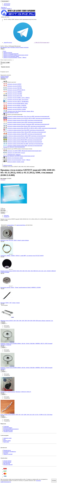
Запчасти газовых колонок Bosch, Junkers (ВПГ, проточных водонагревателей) (26, 135)
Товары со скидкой (7, 454)
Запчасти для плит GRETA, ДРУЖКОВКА (18, 101)
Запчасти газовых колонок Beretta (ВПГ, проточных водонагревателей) (24, 139)
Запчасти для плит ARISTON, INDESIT (17, 107)
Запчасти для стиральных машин (11, 56)
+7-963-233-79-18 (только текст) (41, 42)
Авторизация (6, 3)
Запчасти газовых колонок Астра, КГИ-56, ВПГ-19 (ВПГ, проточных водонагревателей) (28, 118)
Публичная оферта (7, 427)
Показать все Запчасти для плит (10, 112)
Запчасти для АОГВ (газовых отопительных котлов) (15, 55)
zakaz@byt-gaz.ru (7, 42)
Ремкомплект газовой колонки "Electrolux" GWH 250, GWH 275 (16, 391)
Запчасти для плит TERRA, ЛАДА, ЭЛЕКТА (18, 97)
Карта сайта (6, 441)
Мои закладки (6, 463)
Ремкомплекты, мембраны (14, 154)
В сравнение (6, 327)
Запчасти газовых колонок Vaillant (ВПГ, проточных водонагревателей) (24, 141)
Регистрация (6, 5)
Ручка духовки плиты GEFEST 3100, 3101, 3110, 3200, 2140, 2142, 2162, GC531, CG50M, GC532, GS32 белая (26, 414)
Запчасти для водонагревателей (10, 53)
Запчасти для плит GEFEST (14, 84)
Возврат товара (7, 440)
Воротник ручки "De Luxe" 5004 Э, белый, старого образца (15, 240)
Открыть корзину (5, 76)
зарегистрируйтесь (20, 225)
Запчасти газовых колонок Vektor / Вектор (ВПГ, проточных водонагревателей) (26, 132)
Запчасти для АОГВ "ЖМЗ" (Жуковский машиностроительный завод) (24, 150)
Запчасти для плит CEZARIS (14, 93)
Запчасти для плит (7, 52)
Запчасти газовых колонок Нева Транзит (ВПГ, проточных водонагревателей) (26, 126)
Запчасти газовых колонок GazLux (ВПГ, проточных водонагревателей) (24, 122)
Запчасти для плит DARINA (14, 86)
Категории (3, 78)
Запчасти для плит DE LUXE (14, 95)
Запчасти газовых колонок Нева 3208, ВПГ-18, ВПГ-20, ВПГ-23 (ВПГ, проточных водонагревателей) (31, 128)
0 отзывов (3, 179)
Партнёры (5, 452)
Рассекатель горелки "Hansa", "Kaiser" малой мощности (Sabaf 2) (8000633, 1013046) (21, 287)
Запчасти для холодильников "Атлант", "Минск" (14, 57)
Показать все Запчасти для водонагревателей (14, 146)
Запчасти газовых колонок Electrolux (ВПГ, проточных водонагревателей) (25, 137)
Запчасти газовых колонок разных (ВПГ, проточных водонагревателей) (24, 145)
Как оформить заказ (8, 430)
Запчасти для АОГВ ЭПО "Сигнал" (16, 152)
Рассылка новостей (7, 464)
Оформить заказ (4, 77)
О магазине (6, 426)
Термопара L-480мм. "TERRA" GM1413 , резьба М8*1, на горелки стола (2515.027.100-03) (22, 255)
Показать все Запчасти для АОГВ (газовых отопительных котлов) (19, 155)
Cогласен (54, 480)
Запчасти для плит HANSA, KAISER (16, 109)
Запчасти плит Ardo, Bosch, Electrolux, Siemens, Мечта (20, 111)
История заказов (7, 462)
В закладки (6, 325)
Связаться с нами (7, 438)
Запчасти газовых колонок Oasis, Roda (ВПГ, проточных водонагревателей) (25, 130)
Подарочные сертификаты (9, 451)
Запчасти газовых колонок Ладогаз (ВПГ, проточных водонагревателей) (24, 120)
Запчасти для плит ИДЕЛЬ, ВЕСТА (16, 89)
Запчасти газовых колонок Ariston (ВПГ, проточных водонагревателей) (24, 134)
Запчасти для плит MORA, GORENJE (16, 105)
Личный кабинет (7, 460)
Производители (7, 450)
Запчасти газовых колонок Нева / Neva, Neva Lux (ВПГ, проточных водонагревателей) (28, 116)
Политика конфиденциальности (11, 428)
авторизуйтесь (10, 225)
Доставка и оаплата (8, 431)
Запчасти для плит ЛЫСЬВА (14, 88)
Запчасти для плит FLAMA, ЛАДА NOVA (17, 99)
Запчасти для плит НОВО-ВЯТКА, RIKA (17, 103)
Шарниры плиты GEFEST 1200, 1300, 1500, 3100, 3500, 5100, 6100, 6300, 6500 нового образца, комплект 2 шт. (27, 320)
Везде (4, 51)
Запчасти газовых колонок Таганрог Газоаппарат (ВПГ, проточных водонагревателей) (28, 124)
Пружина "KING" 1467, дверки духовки (10, 302)
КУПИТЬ (3, 213)
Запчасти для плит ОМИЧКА (14, 91)
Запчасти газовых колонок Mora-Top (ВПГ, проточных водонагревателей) (25, 143)
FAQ (4, 439)
